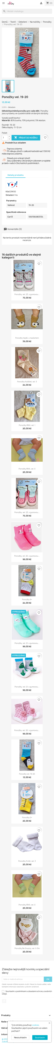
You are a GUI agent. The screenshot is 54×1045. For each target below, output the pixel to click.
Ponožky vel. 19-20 (27, 774)
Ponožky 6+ (27, 599)
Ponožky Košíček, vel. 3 (27, 381)
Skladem (10, 195)
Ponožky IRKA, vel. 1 (27, 425)
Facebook (4, 1001)
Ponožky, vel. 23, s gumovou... (27, 294)
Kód (8, 191)
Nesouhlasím (20, 1037)
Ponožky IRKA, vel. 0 (27, 469)
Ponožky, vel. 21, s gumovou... (27, 643)
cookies (35, 1025)
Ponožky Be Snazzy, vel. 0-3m (27, 948)
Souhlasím (40, 1037)
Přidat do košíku (26, 137)
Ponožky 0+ (27, 817)
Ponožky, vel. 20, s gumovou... (27, 556)
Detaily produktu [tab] (16, 175)
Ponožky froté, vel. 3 (27, 861)
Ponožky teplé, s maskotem (27, 338)
